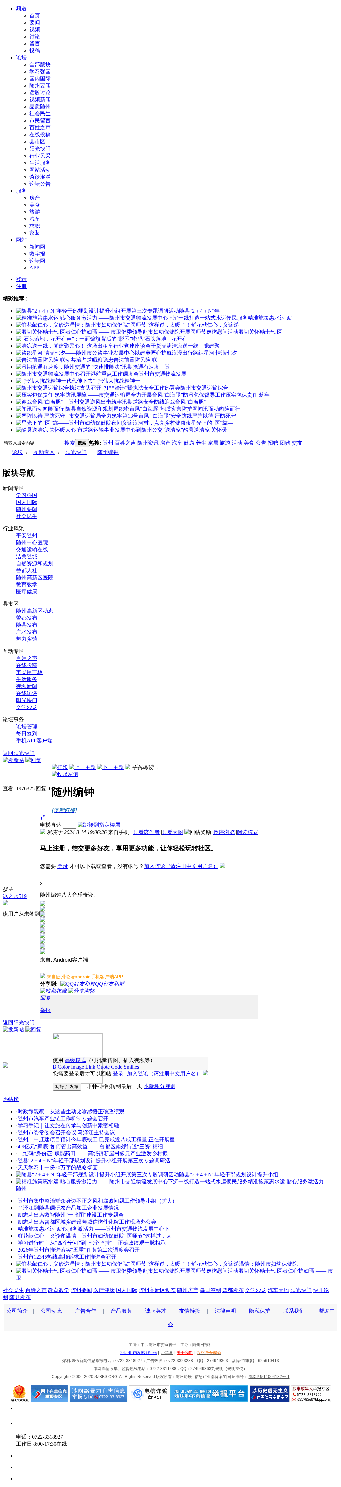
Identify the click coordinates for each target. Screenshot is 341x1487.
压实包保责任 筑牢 (248, 395)
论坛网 (37, 261)
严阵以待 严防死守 (214, 416)
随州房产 (187, 1290)
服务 (21, 191)
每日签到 (26, 733)
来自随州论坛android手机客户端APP (85, 976)
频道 (21, 8)
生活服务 (40, 163)
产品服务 (121, 1311)
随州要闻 (40, 85)
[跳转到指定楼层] (99, 825)
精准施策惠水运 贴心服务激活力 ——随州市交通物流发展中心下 (94, 1229)
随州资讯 (148, 443)
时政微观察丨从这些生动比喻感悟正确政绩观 (71, 1111)
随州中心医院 (32, 542)
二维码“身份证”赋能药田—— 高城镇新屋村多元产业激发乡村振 (93, 1153)
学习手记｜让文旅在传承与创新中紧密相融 (68, 1125)
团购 (285, 443)
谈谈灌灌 (40, 177)
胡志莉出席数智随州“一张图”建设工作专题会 (71, 1215)
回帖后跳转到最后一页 (115, 1086)
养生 (201, 443)
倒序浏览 (224, 832)
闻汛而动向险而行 (219, 409)
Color (64, 1067)
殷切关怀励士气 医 (260, 332)
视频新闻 (40, 99)
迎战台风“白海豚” (185, 402)
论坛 (21, 57)
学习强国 (40, 71)
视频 (34, 29)
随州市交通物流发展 (162, 374)
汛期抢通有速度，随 (146, 367)
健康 (189, 443)
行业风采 (40, 156)
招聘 (273, 443)
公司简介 (17, 1311)
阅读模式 (247, 832)
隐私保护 (259, 1311)
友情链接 (189, 1311)
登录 (21, 279)
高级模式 (75, 1060)
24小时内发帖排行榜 (138, 1352)
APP (34, 267)
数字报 (37, 254)
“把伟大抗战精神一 (117, 381)
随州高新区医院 (34, 577)
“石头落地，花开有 (165, 339)
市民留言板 (29, 672)
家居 (213, 443)
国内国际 (40, 78)
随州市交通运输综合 (204, 388)
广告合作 (85, 1311)
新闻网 (37, 247)
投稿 (34, 50)
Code (116, 1067)
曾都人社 (26, 570)
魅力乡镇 (26, 639)
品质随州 (40, 106)
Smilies (131, 1067)
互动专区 (44, 452)
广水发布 (26, 632)
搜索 (69, 443)
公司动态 (51, 1311)
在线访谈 (26, 693)
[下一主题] (110, 767)
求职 (34, 226)
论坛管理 (26, 726)
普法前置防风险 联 (135, 360)
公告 (261, 443)
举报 (45, 1010)
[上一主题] (82, 767)
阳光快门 (40, 149)
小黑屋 (167, 1352)
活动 (237, 443)
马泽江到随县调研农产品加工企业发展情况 (68, 1208)
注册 (21, 286)
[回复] (33, 760)
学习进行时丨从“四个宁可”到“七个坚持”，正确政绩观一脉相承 (92, 1243)
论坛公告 (40, 184)
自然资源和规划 (34, 563)
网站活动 (40, 170)
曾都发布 (26, 618)
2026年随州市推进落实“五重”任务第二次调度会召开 (79, 1250)
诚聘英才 (155, 1311)
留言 (34, 43)
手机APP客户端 (34, 741)
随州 (108, 443)
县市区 (37, 141)
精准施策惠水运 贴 (270, 318)
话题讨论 (40, 92)
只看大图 (172, 832)
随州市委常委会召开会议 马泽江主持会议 (66, 1132)
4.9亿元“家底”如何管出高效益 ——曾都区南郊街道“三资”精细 (90, 1146)
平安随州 (26, 535)
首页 (34, 15)
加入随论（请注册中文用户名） (181, 866)
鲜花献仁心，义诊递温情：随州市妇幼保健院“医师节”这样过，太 (94, 1236)
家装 (34, 233)
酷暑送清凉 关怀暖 (205, 430)
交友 (297, 443)
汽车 (34, 219)
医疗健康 (26, 591)
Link (90, 1067)
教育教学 (26, 584)
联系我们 (294, 1311)
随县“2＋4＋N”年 (199, 311)
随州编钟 (108, 452)
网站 (21, 240)
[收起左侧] (65, 774)
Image (77, 1067)
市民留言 (40, 120)
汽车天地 (278, 1290)
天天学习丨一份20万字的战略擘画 (58, 1167)
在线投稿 (40, 134)
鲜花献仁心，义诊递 (215, 325)
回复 (45, 998)
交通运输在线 (32, 549)
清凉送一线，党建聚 (196, 346)
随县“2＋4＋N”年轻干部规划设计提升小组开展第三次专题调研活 (94, 1160)
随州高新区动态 (34, 611)
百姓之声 (40, 127)
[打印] (60, 767)
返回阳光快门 (19, 753)
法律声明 (225, 1311)
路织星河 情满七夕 (215, 353)
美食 (34, 205)
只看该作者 (146, 832)
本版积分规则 (159, 1086)
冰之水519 (15, 896)
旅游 (34, 212)
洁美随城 (26, 556)
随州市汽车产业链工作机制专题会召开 (63, 1118)
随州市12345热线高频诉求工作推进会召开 (67, 1257)
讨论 (34, 36)
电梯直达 (50, 825)
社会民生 (40, 113)
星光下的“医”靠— (212, 423)
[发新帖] (13, 760)
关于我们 (185, 1352)
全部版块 (40, 64)
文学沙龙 (26, 707)
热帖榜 (11, 1099)
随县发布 (26, 625)
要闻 (34, 22)
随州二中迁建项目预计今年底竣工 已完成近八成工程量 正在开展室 (96, 1139)
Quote (103, 1067)
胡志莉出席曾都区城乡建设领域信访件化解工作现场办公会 (87, 1222)
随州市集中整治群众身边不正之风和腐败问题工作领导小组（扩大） (97, 1201)
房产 (34, 198)
